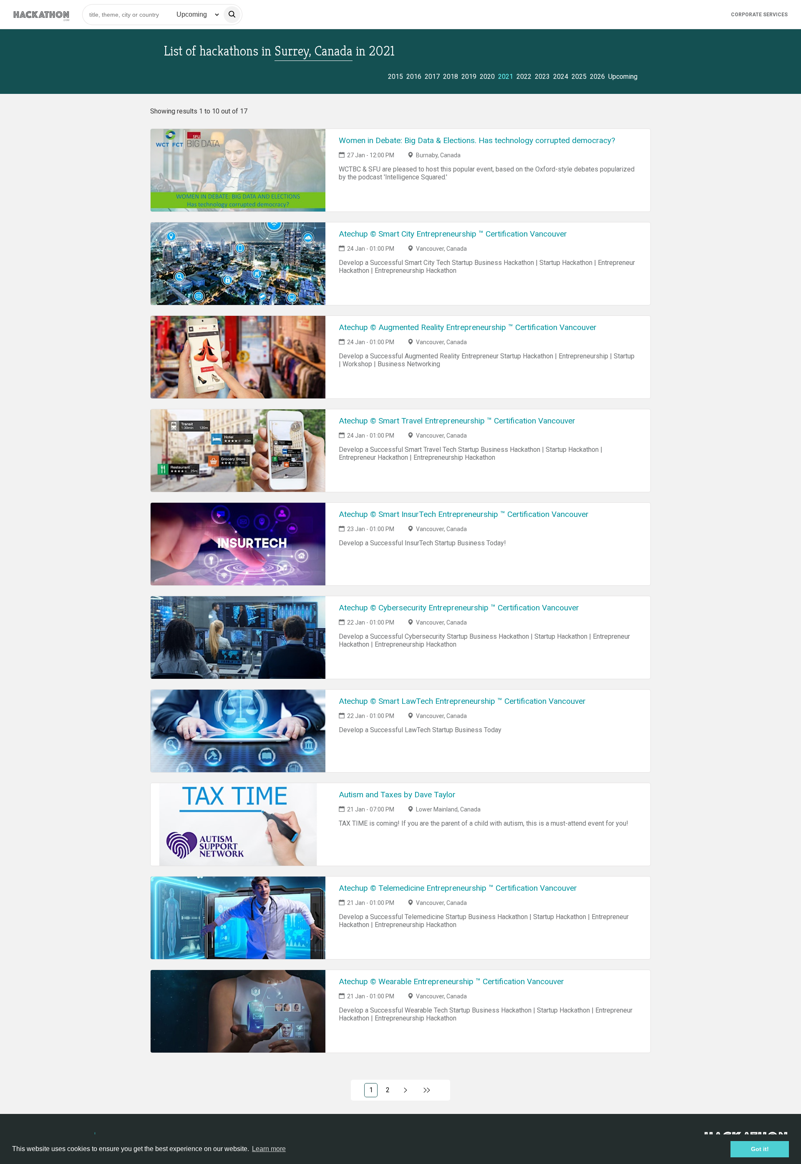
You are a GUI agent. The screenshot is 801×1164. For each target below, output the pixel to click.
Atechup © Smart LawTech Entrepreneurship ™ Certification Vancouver (462, 701)
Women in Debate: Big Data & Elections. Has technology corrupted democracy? (477, 140)
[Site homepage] (41, 14)
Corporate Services (759, 15)
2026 (597, 77)
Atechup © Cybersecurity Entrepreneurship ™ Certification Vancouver (459, 607)
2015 (395, 77)
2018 (450, 77)
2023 (542, 77)
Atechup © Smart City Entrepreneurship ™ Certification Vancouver (453, 234)
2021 (505, 77)
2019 (468, 77)
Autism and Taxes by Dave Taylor (397, 794)
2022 (523, 77)
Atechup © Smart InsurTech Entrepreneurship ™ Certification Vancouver (464, 514)
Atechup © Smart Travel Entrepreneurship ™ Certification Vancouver (457, 421)
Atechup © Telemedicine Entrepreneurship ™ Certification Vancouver (458, 888)
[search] (232, 14)
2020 (487, 77)
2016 (413, 77)
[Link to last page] (427, 1090)
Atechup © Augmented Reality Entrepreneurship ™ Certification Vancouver (468, 327)
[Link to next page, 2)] (406, 1090)
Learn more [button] (269, 1148)
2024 (560, 77)
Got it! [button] (760, 1149)
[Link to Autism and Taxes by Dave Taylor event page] (238, 824)
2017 (432, 77)
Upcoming (622, 77)
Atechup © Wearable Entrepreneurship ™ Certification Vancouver (451, 981)
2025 (579, 77)
